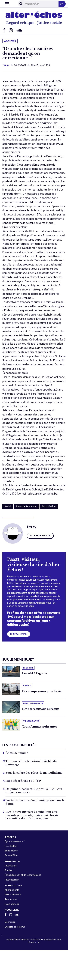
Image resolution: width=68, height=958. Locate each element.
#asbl (8, 506)
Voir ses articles (40, 535)
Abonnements (12, 890)
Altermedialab (12, 879)
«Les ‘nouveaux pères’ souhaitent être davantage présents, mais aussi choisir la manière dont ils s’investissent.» (32, 815)
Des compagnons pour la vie (42, 691)
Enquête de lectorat (15, 926)
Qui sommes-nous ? (15, 841)
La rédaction (11, 846)
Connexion (10, 921)
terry (5, 65)
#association (49, 506)
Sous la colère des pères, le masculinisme (34, 772)
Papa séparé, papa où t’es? (23, 780)
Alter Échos (11, 865)
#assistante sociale (26, 506)
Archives (10, 41)
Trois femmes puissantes (39, 726)
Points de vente (13, 894)
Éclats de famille (17, 753)
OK (61, 4)
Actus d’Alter (11, 855)
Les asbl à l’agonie (34, 673)
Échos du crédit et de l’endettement (23, 875)
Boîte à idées (11, 850)
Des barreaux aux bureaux (40, 708)
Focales (8, 870)
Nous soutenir (12, 904)
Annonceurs (11, 899)
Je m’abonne (18, 634)
